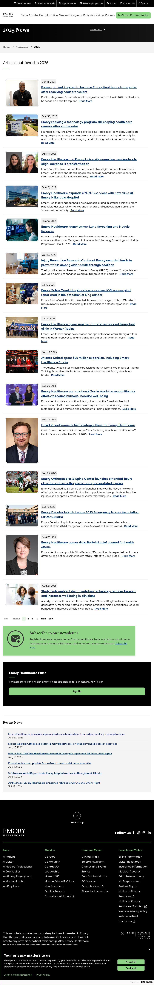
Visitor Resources (130, 861)
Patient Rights (128, 886)
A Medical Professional (17, 866)
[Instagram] (144, 833)
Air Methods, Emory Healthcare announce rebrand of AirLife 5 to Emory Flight (54, 782)
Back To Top (77, 822)
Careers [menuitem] (110, 15)
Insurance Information (133, 866)
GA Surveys (89, 881)
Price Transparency (131, 876)
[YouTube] (138, 833)
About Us (50, 849)
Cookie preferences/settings (18, 975)
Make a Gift (52, 876)
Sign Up (77, 691)
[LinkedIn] (149, 833)
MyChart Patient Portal (133, 15)
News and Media (92, 849)
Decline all (131, 968)
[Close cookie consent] (149, 949)
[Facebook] (133, 833)
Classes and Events (94, 866)
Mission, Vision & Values (59, 881)
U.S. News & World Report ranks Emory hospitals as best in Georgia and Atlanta (55, 773)
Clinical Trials (90, 856)
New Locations (54, 886)
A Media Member (14, 881)
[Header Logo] (8, 15)
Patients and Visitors (130, 849)
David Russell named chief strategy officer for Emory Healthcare (88, 425)
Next (43, 619)
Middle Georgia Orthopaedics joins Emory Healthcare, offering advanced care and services (62, 743)
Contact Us (52, 866)
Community (52, 861)
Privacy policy (43, 975)
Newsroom (96, 29)
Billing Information (130, 856)
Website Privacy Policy (133, 911)
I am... (6, 849)
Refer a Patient (128, 916)
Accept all (131, 962)
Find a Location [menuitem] (48, 15)
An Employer (11, 886)
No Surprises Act (129, 881)
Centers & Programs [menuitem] (70, 15)
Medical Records (129, 871)
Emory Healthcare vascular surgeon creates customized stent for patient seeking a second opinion (66, 733)
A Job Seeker (11, 871)
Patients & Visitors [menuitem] (93, 15)
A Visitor (8, 861)
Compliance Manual (58, 896)
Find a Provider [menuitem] (29, 15)
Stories (86, 871)
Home (6, 46)
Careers (50, 856)
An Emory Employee (16, 876)
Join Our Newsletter (94, 876)
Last (51, 619)
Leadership (52, 871)
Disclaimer (125, 921)
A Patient (9, 856)
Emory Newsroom (93, 861)
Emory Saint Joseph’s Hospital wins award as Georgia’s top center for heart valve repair (60, 753)
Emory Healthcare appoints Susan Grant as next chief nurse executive (49, 763)
